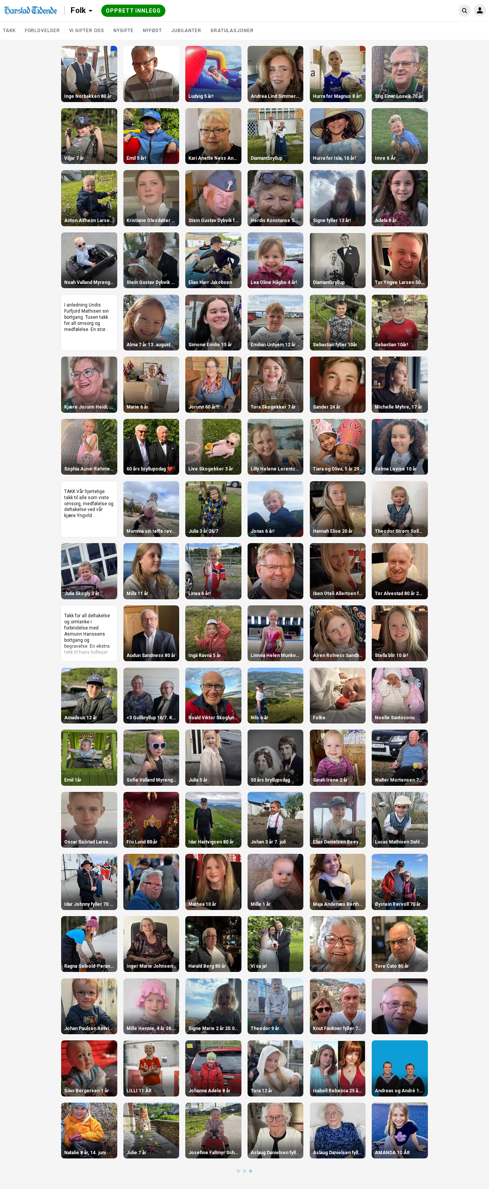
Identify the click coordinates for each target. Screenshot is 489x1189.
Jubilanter (186, 30)
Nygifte (123, 30)
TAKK (9, 30)
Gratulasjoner (232, 30)
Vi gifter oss (87, 30)
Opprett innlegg (133, 11)
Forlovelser (42, 30)
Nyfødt (152, 30)
